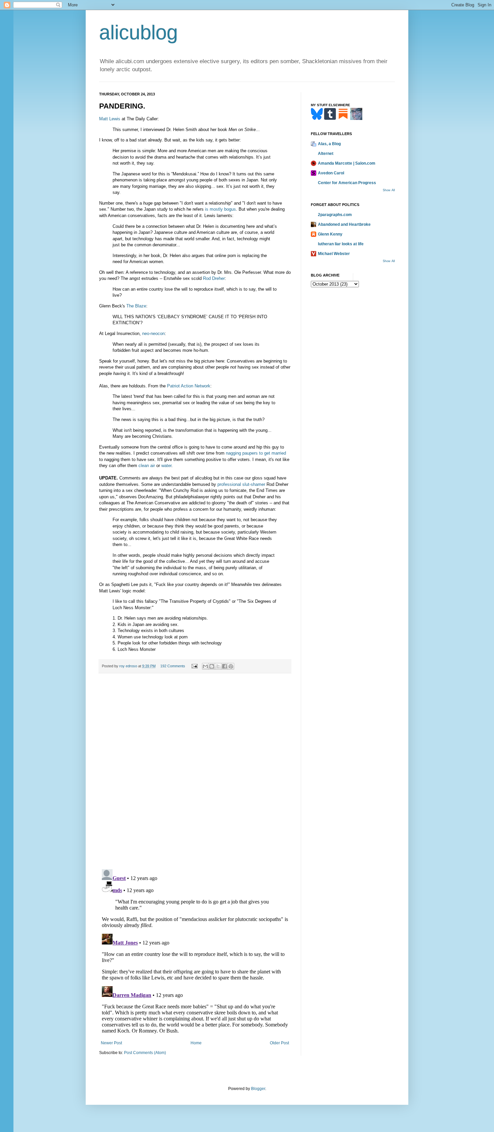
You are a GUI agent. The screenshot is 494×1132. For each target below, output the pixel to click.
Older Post (279, 1043)
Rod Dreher (214, 278)
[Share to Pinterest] (231, 666)
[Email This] (205, 666)
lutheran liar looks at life (341, 244)
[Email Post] (194, 666)
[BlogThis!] (211, 666)
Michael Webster (334, 253)
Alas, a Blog (329, 143)
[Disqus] (195, 771)
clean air (146, 465)
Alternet (325, 153)
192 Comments (172, 666)
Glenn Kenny (330, 234)
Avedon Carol (331, 173)
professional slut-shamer (241, 484)
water (166, 465)
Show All (389, 190)
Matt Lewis (109, 118)
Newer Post (111, 1043)
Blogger (258, 1088)
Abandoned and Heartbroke (344, 224)
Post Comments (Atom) (145, 1052)
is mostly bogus (220, 209)
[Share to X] (218, 666)
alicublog (138, 32)
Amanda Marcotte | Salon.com (346, 163)
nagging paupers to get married (256, 453)
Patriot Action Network (188, 385)
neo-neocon (153, 333)
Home (196, 1043)
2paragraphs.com (335, 214)
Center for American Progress (347, 182)
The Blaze (136, 305)
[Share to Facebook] (224, 666)
